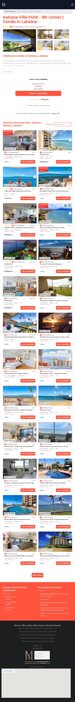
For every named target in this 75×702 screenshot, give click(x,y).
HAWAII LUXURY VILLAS (50, 628)
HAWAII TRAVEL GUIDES (36, 628)
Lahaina (30, 11)
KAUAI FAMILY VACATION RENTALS (28, 635)
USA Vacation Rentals (10, 609)
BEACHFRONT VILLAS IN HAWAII (47, 631)
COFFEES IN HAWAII (23, 628)
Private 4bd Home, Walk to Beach (16, 373)
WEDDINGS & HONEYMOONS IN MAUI (31, 638)
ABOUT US (37, 646)
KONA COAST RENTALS (48, 638)
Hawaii (24, 11)
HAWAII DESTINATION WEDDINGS (30, 641)
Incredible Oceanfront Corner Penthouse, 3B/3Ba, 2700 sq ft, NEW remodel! (54, 609)
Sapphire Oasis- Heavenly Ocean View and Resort (54, 615)
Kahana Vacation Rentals (11, 598)
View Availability (27, 162)
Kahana (37, 11)
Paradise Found (45, 410)
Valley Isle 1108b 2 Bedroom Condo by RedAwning (53, 604)
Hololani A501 (44, 154)
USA (18, 11)
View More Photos (11, 49)
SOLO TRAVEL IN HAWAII (47, 641)
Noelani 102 (8, 300)
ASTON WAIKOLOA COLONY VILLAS (28, 631)
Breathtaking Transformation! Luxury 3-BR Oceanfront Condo (54, 595)
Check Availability (38, 93)
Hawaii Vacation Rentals (11, 603)
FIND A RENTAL (37, 648)
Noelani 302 (8, 264)
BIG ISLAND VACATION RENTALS (47, 635)
